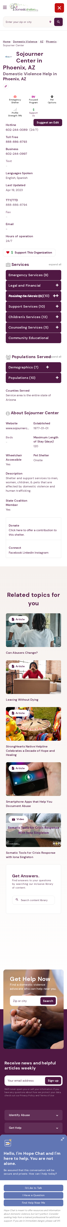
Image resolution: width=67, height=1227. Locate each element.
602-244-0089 (17, 130)
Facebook (15, 553)
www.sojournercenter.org (18, 428)
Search (48, 1001)
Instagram (41, 553)
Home (6, 41)
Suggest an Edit (48, 122)
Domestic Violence (25, 41)
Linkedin (28, 553)
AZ (42, 41)
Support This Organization (33, 252)
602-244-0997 (16, 154)
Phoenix (51, 41)
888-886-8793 (16, 142)
